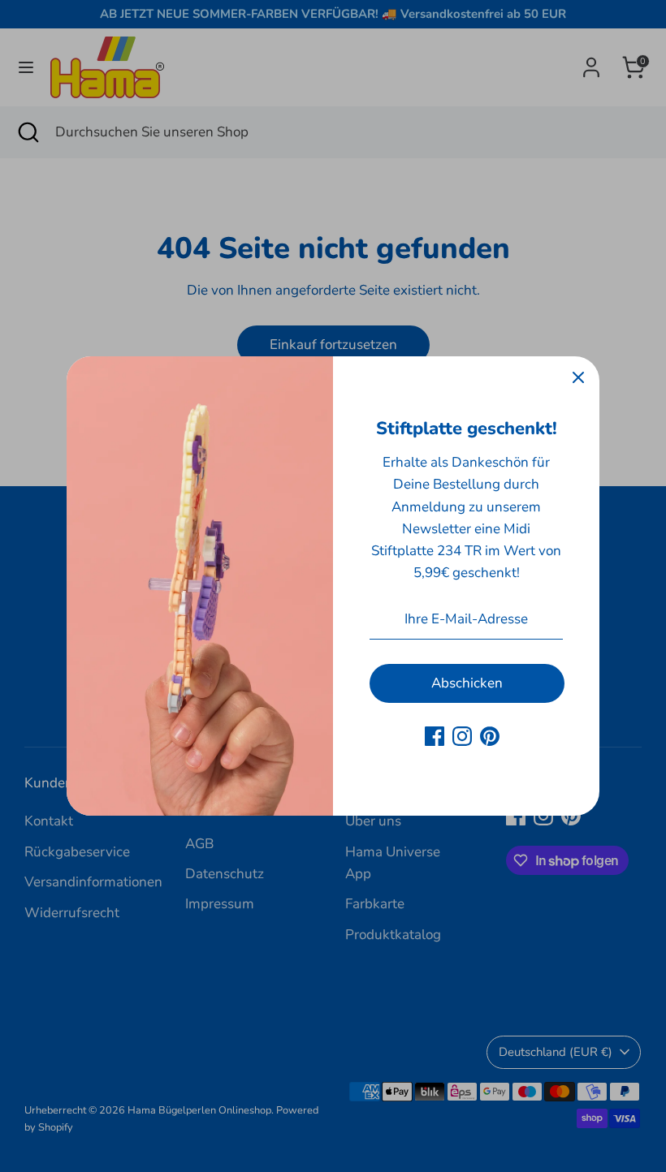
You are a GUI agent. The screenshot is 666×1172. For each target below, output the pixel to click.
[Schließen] (578, 377)
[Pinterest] (490, 736)
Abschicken (467, 683)
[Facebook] (434, 736)
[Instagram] (462, 736)
